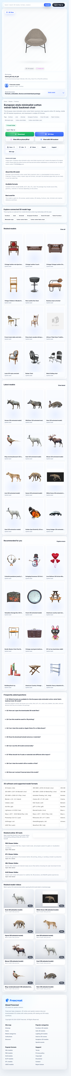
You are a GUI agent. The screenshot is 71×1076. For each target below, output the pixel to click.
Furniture (16, 101)
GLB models (9, 1056)
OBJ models (9, 1050)
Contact (38, 1061)
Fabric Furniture (55, 117)
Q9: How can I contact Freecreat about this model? (22, 772)
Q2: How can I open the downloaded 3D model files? (22, 710)
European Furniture (33, 117)
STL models (8, 1061)
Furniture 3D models (42, 1028)
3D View (11, 12)
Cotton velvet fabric (21, 120)
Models (10, 101)
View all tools (49, 835)
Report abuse (40, 1064)
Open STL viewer (10, 858)
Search (47, 5)
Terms (37, 1050)
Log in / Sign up (11, 129)
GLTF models (9, 1058)
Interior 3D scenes (41, 1036)
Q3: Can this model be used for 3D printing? (20, 719)
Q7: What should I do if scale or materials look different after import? (28, 754)
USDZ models (9, 1064)
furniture (10, 117)
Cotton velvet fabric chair (35, 120)
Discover (8, 1039)
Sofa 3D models (40, 1031)
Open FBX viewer (10, 849)
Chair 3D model (44, 117)
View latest (61, 385)
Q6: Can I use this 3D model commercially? (19, 745)
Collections (8, 1036)
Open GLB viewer (10, 876)
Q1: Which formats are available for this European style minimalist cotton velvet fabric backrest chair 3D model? (33, 700)
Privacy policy (40, 1053)
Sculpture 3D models (42, 1039)
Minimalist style (9, 120)
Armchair (23, 117)
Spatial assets (40, 1042)
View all (62, 229)
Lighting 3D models (42, 1033)
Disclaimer (39, 1058)
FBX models (9, 1053)
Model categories (10, 1033)
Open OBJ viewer (10, 867)
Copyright (39, 1056)
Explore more (61, 541)
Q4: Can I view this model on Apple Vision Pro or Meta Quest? (26, 728)
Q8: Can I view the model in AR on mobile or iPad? (22, 763)
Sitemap (7, 1028)
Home (5, 101)
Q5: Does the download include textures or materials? (23, 737)
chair (16, 117)
